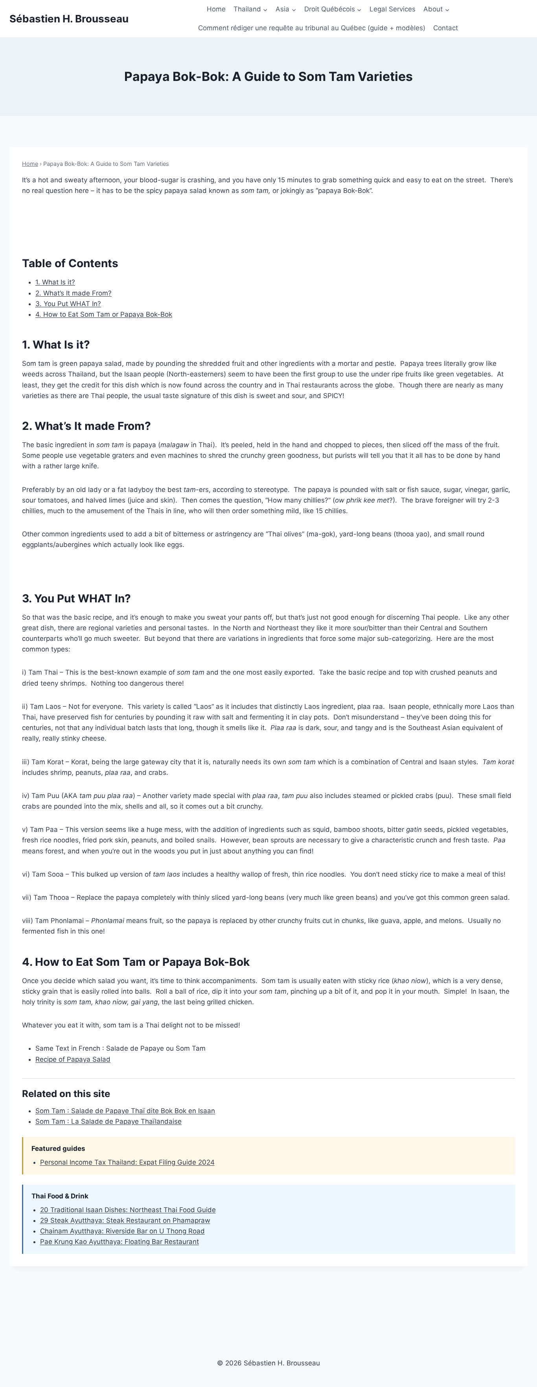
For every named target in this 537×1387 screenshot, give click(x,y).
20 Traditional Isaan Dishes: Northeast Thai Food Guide (128, 1210)
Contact (445, 28)
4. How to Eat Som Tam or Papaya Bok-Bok (103, 314)
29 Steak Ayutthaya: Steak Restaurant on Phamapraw (125, 1220)
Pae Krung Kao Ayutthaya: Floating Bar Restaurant (119, 1242)
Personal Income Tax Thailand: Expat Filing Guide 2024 (127, 1162)
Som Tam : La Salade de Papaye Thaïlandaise (108, 1121)
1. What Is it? (55, 282)
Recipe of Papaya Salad (72, 1059)
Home (216, 9)
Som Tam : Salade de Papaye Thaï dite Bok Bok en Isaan (125, 1111)
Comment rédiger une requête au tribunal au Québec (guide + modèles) (311, 28)
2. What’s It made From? (73, 293)
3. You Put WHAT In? (68, 304)
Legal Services (393, 9)
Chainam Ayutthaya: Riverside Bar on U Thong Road (122, 1231)
